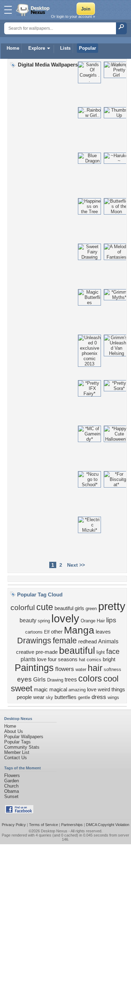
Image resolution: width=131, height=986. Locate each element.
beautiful (77, 650)
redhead (87, 641)
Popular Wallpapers (23, 736)
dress (99, 696)
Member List (16, 752)
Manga (79, 630)
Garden (11, 780)
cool (110, 678)
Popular (87, 48)
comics (94, 659)
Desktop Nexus (54, 831)
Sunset (11, 796)
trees (71, 680)
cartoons (34, 632)
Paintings (34, 668)
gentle (84, 697)
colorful (22, 607)
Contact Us (15, 757)
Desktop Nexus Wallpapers (33, 10)
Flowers (12, 775)
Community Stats (21, 747)
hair (95, 668)
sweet (21, 688)
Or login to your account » (73, 16)
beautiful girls (69, 608)
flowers (64, 668)
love (91, 689)
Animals (108, 641)
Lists (65, 48)
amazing (77, 689)
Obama (11, 791)
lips (111, 620)
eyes (24, 679)
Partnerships (72, 825)
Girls (39, 679)
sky (49, 697)
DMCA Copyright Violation (107, 825)
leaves (103, 632)
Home (13, 48)
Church (11, 786)
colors (90, 678)
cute (44, 607)
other (57, 632)
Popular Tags (17, 741)
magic (41, 689)
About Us (13, 731)
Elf (47, 632)
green (91, 608)
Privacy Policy (14, 825)
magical (58, 689)
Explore (36, 48)
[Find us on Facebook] (19, 812)
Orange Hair (93, 620)
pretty (111, 606)
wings (113, 697)
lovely (65, 618)
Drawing (55, 680)
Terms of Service (43, 825)
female (65, 640)
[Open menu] (8, 10)
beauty (28, 620)
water (80, 669)
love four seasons (57, 659)
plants (28, 659)
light (100, 652)
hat (82, 659)
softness (112, 669)
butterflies (65, 697)
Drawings (34, 640)
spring (44, 620)
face (112, 651)
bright (109, 659)
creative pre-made (37, 652)
